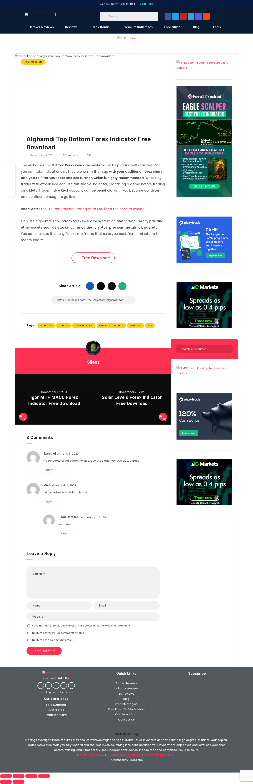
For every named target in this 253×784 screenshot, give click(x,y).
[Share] (18, 776)
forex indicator (84, 325)
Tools (217, 27)
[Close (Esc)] (6, 776)
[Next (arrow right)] (18, 782)
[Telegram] (191, 16)
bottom (63, 325)
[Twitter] (175, 16)
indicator (135, 325)
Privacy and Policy (91, 755)
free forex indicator (111, 325)
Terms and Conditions (125, 755)
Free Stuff (172, 27)
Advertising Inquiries (160, 755)
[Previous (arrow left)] (6, 782)
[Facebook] (168, 16)
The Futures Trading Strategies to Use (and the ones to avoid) (92, 209)
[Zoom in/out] (44, 776)
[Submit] (227, 349)
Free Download (95, 258)
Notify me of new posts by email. (52, 640)
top (150, 325)
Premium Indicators (138, 27)
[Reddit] (206, 16)
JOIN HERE (146, 4)
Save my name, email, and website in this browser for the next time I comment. (81, 625)
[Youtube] (183, 16)
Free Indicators (33, 61)
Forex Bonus (99, 27)
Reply (49, 469)
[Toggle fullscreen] (31, 776)
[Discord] (198, 16)
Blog (196, 27)
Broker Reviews (42, 27)
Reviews (71, 27)
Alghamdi (46, 325)
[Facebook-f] (40, 685)
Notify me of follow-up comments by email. (59, 633)
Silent (93, 362)
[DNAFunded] (126, 38)
